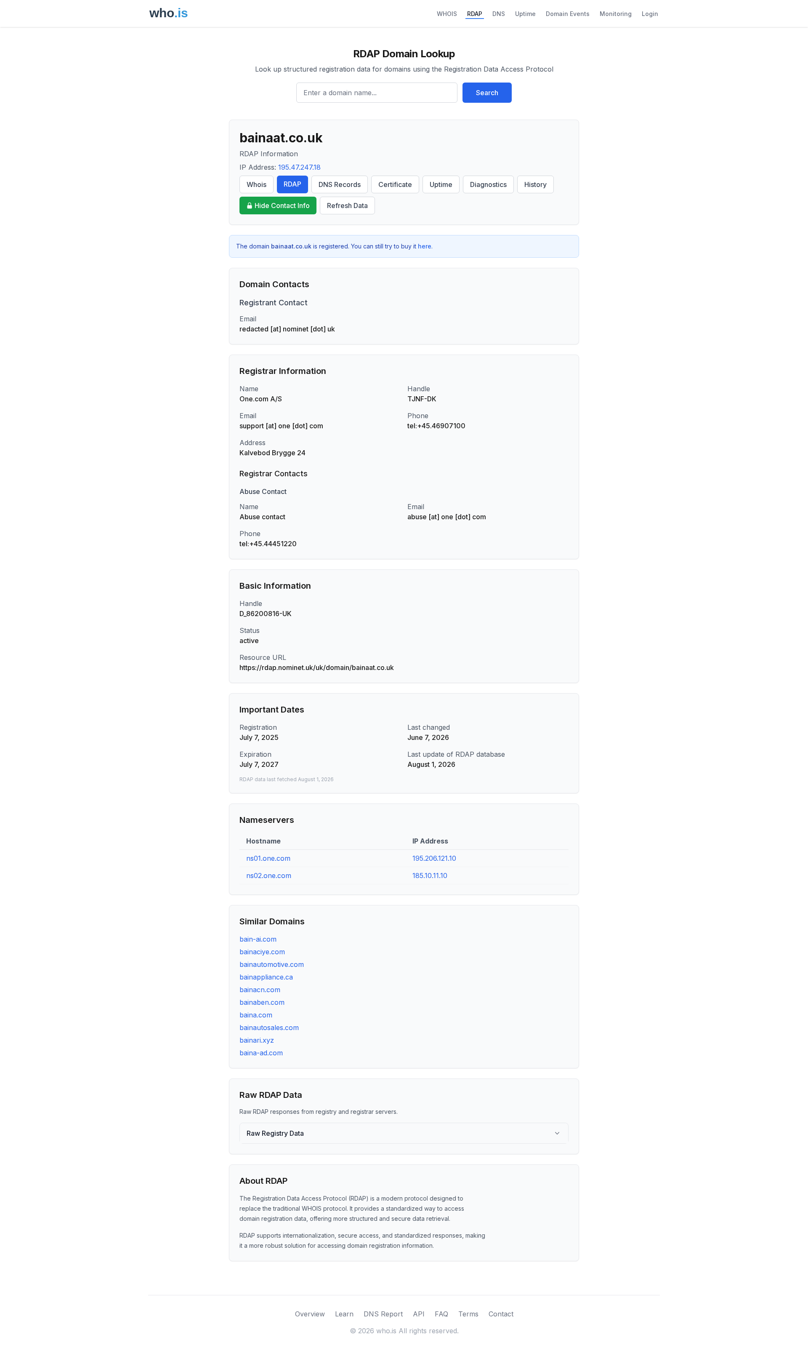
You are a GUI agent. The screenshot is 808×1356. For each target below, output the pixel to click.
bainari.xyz (256, 1040)
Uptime (525, 13)
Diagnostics (488, 184)
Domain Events (568, 13)
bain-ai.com (257, 939)
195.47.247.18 (299, 167)
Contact (501, 1314)
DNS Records (340, 184)
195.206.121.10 (434, 858)
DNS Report (383, 1314)
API (419, 1314)
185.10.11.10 (429, 875)
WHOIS (447, 13)
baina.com (255, 1015)
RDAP (474, 13)
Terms (468, 1314)
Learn (344, 1314)
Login (650, 13)
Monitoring (616, 13)
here (424, 246)
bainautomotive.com (271, 964)
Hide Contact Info (282, 205)
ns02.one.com (268, 875)
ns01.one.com (268, 858)
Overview (310, 1314)
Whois (256, 184)
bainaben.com (261, 1002)
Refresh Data (347, 205)
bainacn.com (259, 989)
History (535, 184)
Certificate (395, 184)
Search (487, 92)
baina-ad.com (261, 1053)
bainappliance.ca (266, 977)
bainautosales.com (269, 1027)
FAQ (441, 1314)
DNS (498, 13)
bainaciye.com (262, 952)
